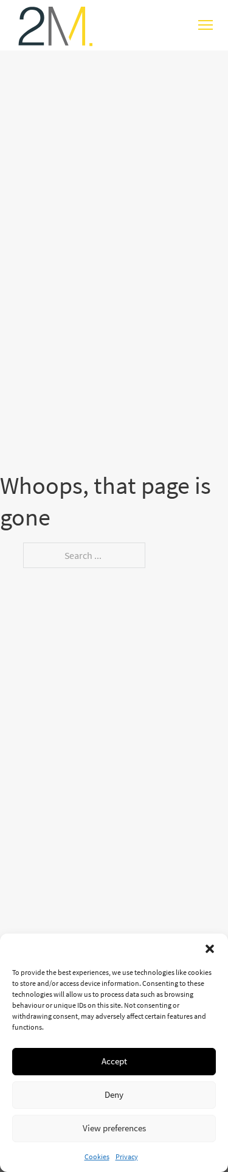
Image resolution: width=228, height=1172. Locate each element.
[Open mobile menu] (205, 25)
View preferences (114, 1128)
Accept (114, 1061)
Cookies (97, 1156)
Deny (114, 1094)
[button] (210, 949)
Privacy (127, 1156)
